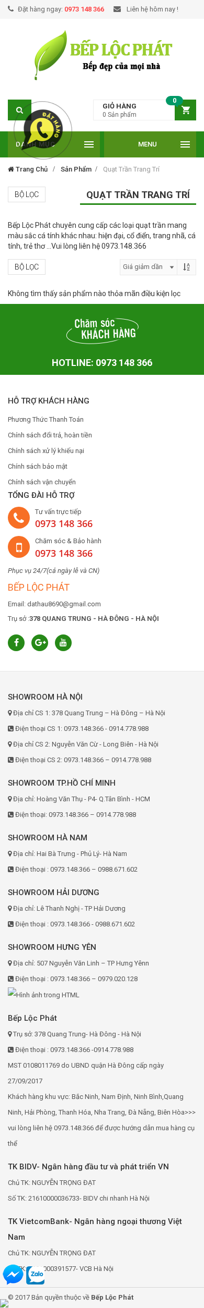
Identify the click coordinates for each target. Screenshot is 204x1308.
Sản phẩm (76, 169)
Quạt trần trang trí (131, 169)
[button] (144, 110)
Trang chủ (31, 169)
